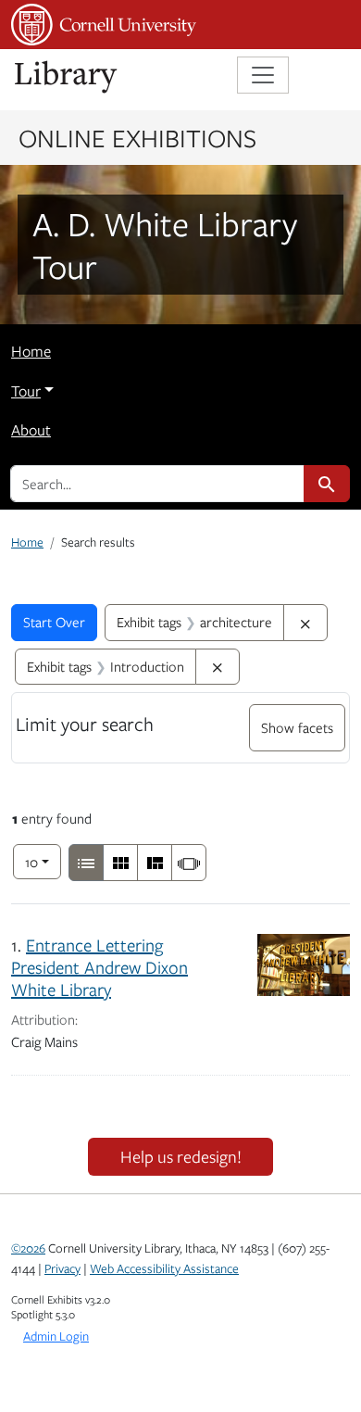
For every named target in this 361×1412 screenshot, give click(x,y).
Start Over (54, 621)
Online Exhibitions (137, 137)
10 (43, 861)
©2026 (28, 1248)
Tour (26, 391)
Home (31, 351)
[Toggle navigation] (263, 75)
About (31, 430)
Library (66, 77)
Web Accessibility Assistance (164, 1268)
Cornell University (103, 24)
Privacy (62, 1268)
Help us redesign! (181, 1156)
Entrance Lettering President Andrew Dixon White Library (99, 967)
